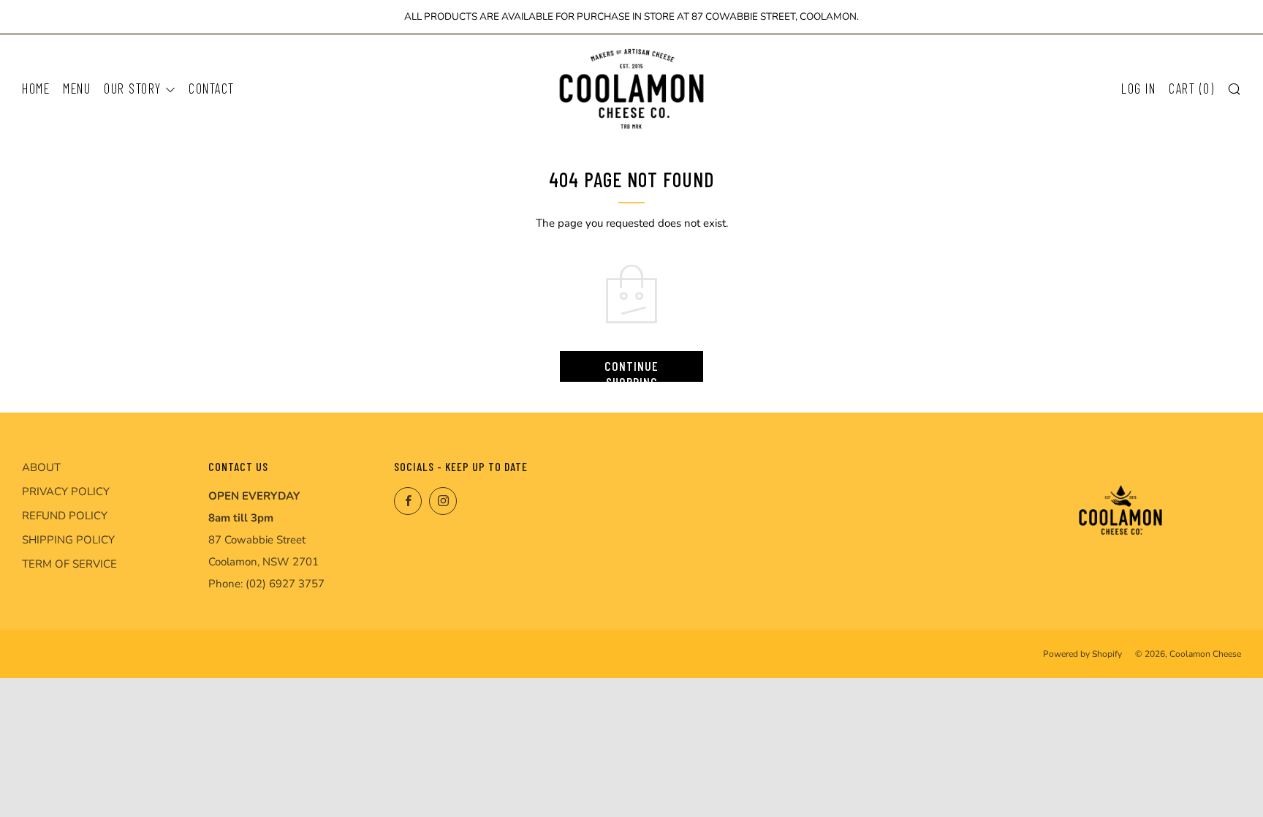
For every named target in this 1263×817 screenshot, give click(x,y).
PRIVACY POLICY (66, 491)
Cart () (1191, 88)
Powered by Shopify (1082, 654)
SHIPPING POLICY (68, 539)
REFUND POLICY (64, 515)
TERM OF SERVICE (69, 564)
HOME (36, 88)
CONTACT (212, 88)
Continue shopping (631, 370)
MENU (77, 88)
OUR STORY (133, 88)
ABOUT (41, 467)
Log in (1138, 88)
